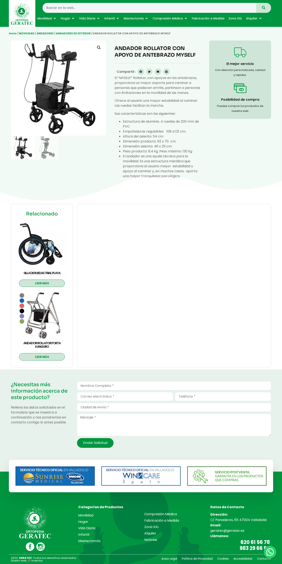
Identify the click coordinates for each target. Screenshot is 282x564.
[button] (47, 18)
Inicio (13, 33)
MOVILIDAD (26, 33)
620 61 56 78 (255, 542)
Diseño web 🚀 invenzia (27, 561)
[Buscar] (263, 8)
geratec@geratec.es (227, 530)
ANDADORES (45, 33)
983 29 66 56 (255, 548)
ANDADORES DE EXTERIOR (73, 33)
